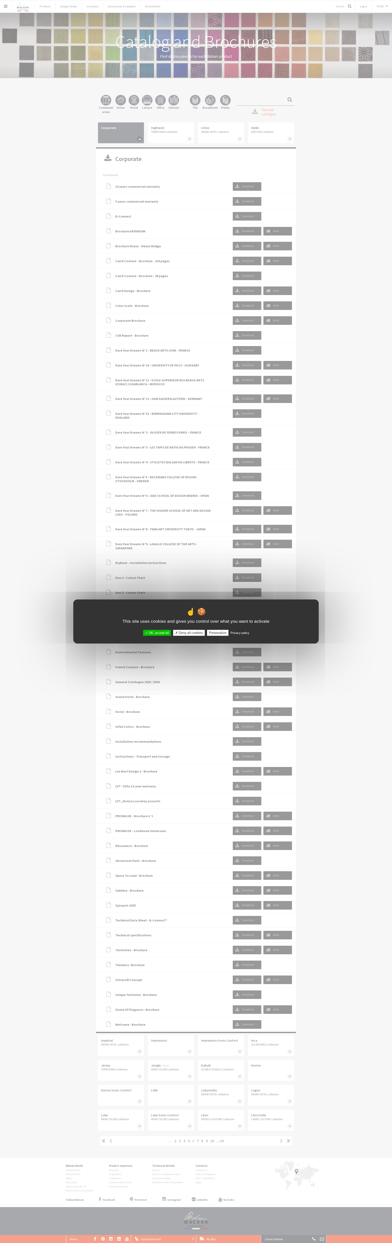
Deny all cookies (190, 633)
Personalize (217, 633)
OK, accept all (158, 633)
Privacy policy (240, 633)
